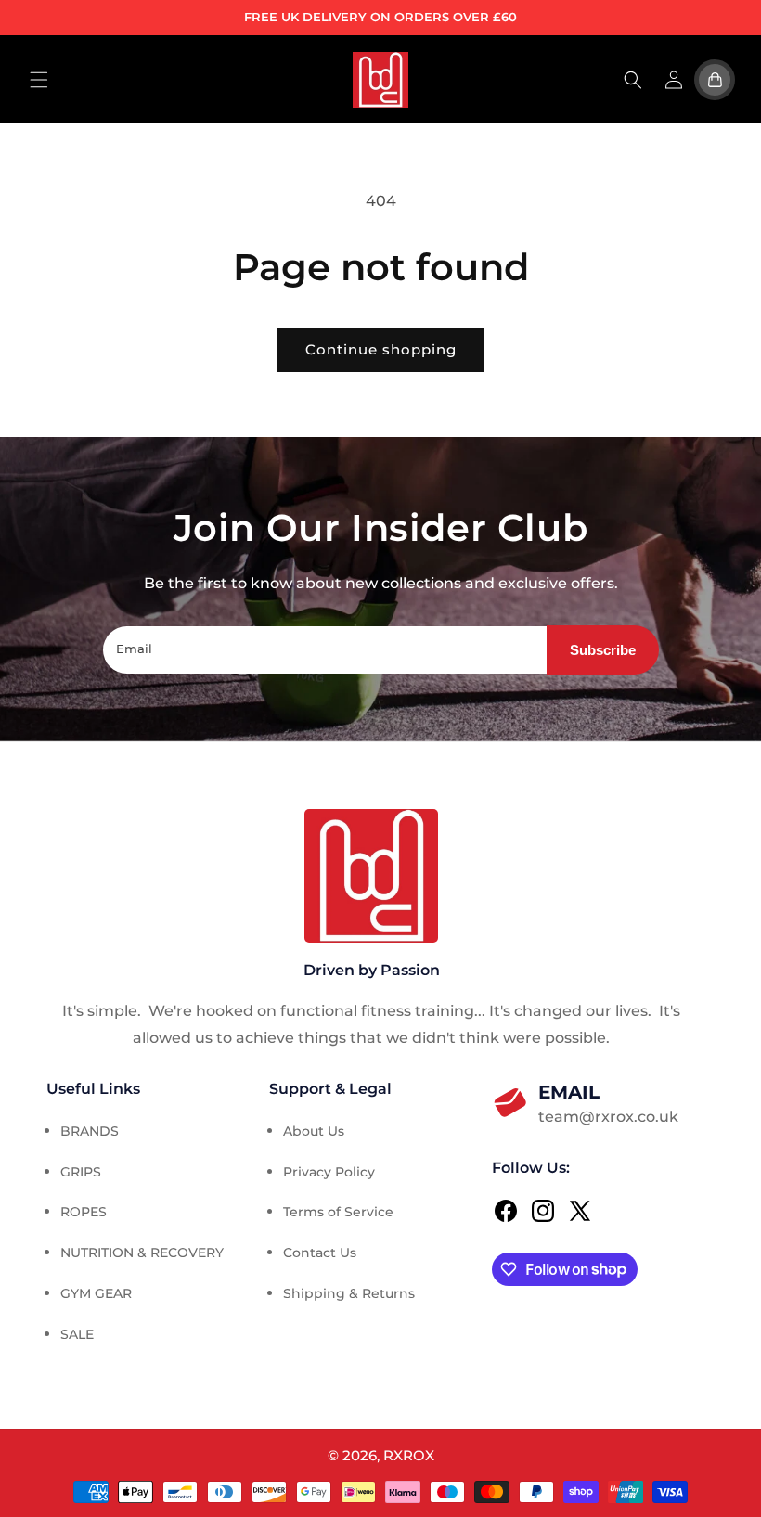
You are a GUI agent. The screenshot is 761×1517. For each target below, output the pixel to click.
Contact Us (319, 1252)
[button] (39, 79)
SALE (77, 1334)
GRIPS (80, 1171)
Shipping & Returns (349, 1293)
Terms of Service (338, 1211)
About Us (313, 1131)
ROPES (83, 1211)
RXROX (408, 1455)
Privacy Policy (329, 1171)
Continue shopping (381, 349)
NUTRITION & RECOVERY (142, 1252)
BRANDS (89, 1131)
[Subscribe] (603, 650)
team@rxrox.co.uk (608, 1103)
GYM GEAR (96, 1293)
